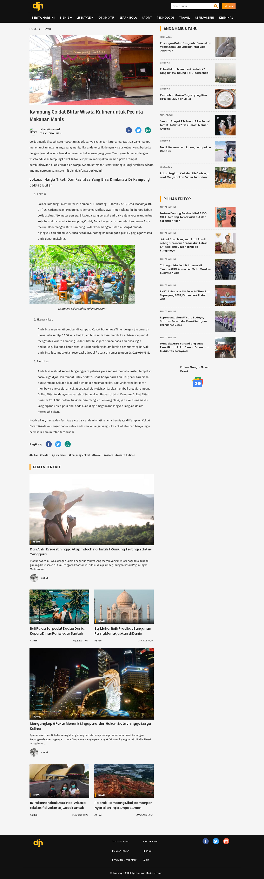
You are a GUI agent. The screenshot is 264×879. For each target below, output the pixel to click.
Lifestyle (84, 18)
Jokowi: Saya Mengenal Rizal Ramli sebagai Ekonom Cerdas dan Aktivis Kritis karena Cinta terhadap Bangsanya (183, 245)
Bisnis (64, 18)
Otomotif (106, 18)
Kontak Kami (150, 841)
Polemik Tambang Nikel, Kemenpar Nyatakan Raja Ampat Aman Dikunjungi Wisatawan (123, 807)
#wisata (109, 455)
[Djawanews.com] (37, 6)
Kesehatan (166, 37)
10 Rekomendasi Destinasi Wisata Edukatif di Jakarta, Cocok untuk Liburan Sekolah (58, 807)
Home (33, 29)
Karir (146, 860)
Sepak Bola (128, 18)
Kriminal (226, 18)
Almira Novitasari (50, 129)
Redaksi (147, 851)
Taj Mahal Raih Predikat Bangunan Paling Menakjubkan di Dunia (122, 631)
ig (226, 845)
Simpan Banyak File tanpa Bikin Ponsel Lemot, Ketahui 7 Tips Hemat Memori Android (185, 125)
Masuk (229, 6)
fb (205, 845)
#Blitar (33, 455)
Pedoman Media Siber (124, 860)
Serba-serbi (204, 18)
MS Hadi (44, 578)
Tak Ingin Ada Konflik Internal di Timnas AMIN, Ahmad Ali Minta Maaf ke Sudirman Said (185, 269)
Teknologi (165, 18)
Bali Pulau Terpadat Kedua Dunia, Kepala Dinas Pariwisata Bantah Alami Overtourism (57, 633)
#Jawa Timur (59, 455)
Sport (147, 18)
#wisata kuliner (125, 455)
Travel (184, 18)
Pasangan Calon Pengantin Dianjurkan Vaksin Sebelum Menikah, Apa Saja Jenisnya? (185, 46)
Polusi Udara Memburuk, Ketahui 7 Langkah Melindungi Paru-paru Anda (184, 71)
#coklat (45, 455)
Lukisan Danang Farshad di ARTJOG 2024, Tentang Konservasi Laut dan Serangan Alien (183, 217)
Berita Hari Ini (43, 18)
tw (215, 845)
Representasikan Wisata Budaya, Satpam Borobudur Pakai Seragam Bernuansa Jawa (183, 321)
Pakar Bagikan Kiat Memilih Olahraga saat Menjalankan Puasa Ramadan (185, 175)
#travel (97, 455)
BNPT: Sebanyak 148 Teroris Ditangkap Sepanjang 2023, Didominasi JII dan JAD (185, 295)
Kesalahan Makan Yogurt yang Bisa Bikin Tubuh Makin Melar (183, 97)
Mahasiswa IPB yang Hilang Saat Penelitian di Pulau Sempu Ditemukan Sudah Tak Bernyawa (184, 347)
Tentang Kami (120, 841)
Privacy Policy (120, 851)
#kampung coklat (80, 455)
